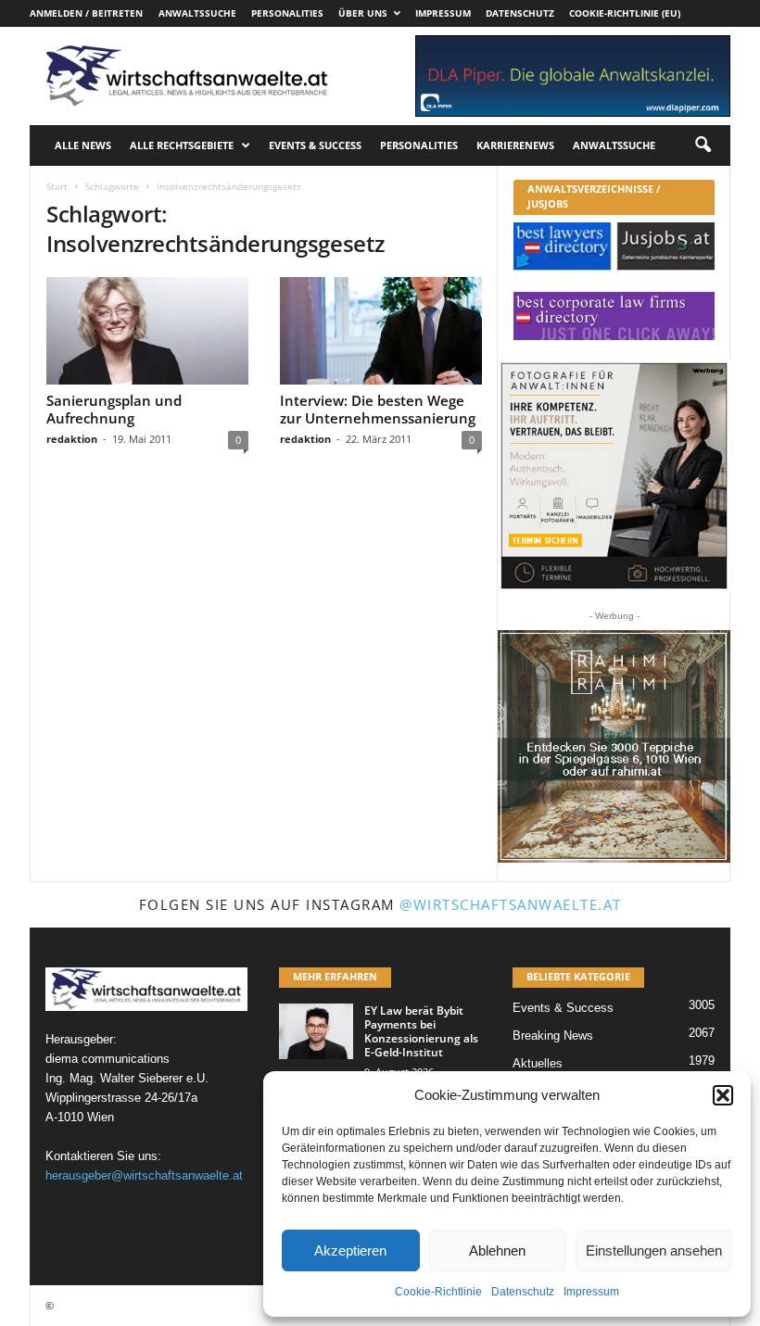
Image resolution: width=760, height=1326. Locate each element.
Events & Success (315, 145)
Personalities (287, 12)
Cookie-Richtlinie (438, 1291)
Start (57, 186)
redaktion (71, 439)
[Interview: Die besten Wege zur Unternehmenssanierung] (381, 331)
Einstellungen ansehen (654, 1250)
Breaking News (553, 1035)
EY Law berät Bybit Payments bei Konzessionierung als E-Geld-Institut (421, 1031)
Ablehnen (497, 1250)
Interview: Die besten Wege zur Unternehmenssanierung (377, 409)
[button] (723, 1095)
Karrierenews (515, 145)
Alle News (83, 145)
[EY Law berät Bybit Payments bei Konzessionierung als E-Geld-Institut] (316, 1031)
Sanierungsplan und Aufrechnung (114, 409)
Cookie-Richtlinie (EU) (624, 12)
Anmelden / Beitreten (86, 12)
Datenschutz (522, 1291)
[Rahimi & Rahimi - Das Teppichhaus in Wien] (614, 746)
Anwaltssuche (197, 12)
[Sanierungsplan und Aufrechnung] (147, 331)
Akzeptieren (350, 1250)
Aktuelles (538, 1063)
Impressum (591, 1291)
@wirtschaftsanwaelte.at (510, 904)
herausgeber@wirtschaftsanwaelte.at (144, 1175)
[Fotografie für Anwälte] (614, 476)
